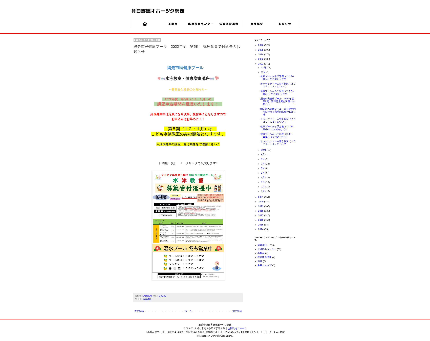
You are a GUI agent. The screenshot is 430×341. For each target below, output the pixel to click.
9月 (263, 154)
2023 (261, 59)
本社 (259, 261)
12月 (264, 67)
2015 (261, 224)
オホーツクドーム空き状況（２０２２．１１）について (278, 85)
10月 (264, 150)
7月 (263, 163)
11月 (263, 72)
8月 (263, 159)
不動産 (261, 253)
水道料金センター (266, 249)
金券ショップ (264, 265)
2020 (261, 201)
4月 (263, 177)
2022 (261, 63)
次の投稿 (139, 311)
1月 (263, 191)
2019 (261, 206)
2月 (263, 186)
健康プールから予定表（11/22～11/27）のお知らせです (277, 92)
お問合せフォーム (237, 328)
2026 (261, 45)
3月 (263, 182)
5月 (263, 172)
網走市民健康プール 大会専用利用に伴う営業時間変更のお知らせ (278, 111)
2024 (261, 54)
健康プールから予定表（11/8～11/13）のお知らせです (276, 135)
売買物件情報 (264, 257)
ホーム (188, 311)
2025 (261, 49)
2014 (261, 229)
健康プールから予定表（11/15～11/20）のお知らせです (277, 128)
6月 (263, 168)
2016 (261, 220)
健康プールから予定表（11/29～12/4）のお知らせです (277, 77)
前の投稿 (237, 311)
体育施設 (147, 299)
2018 (261, 210)
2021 (261, 197)
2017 (261, 215)
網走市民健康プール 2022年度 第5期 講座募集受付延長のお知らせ (278, 101)
